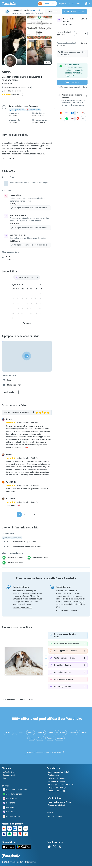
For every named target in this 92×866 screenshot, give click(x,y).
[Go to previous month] (35, 284)
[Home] (3, 699)
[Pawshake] (9, 3)
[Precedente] (14, 514)
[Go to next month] (40, 284)
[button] (72, 70)
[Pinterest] (60, 847)
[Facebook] (49, 847)
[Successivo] (39, 514)
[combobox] (26, 277)
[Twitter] (54, 847)
